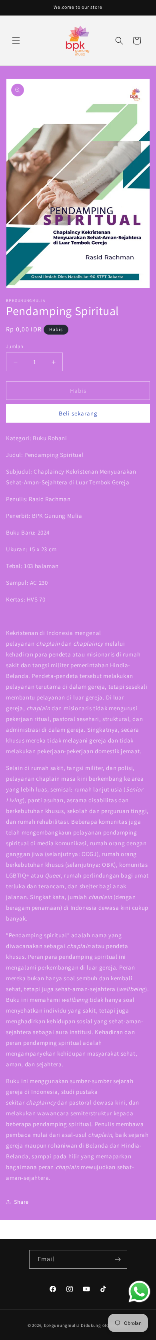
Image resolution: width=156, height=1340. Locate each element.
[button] (16, 40)
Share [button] (21, 1201)
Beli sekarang (78, 413)
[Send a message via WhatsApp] (139, 1291)
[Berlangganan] (118, 1259)
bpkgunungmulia (62, 1325)
